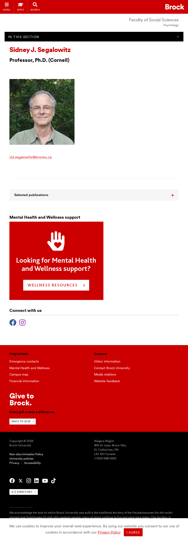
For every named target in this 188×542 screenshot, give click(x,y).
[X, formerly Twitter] (20, 481)
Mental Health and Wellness (29, 368)
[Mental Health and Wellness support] (56, 299)
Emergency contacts (24, 361)
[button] (94, 195)
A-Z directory (21, 491)
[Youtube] (45, 481)
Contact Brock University (112, 368)
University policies (21, 458)
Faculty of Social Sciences (154, 19)
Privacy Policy (109, 532)
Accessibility (32, 463)
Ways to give (20, 421)
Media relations (105, 374)
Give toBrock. (21, 399)
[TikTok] (53, 481)
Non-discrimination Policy (26, 454)
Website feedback (107, 381)
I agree (133, 532)
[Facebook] (13, 322)
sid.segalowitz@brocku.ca (30, 157)
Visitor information (107, 361)
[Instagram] (22, 322)
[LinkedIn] (36, 481)
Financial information (24, 381)
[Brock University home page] (175, 7)
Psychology (171, 25)
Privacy (14, 463)
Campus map (18, 374)
